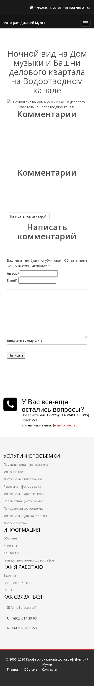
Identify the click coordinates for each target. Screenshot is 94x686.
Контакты (11, 553)
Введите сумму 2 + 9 (24, 340)
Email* (12, 280)
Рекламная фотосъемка (22, 486)
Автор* (13, 273)
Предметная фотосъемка (23, 501)
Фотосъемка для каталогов (25, 516)
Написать (16, 355)
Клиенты (10, 545)
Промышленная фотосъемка (25, 464)
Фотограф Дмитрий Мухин (24, 22)
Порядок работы (16, 583)
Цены (7, 590)
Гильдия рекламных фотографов (29, 560)
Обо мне (10, 538)
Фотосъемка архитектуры (23, 494)
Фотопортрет (14, 472)
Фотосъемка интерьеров (23, 479)
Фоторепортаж (15, 523)
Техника (9, 575)
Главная (13, 669)
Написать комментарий (28, 216)
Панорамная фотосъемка (23, 508)
